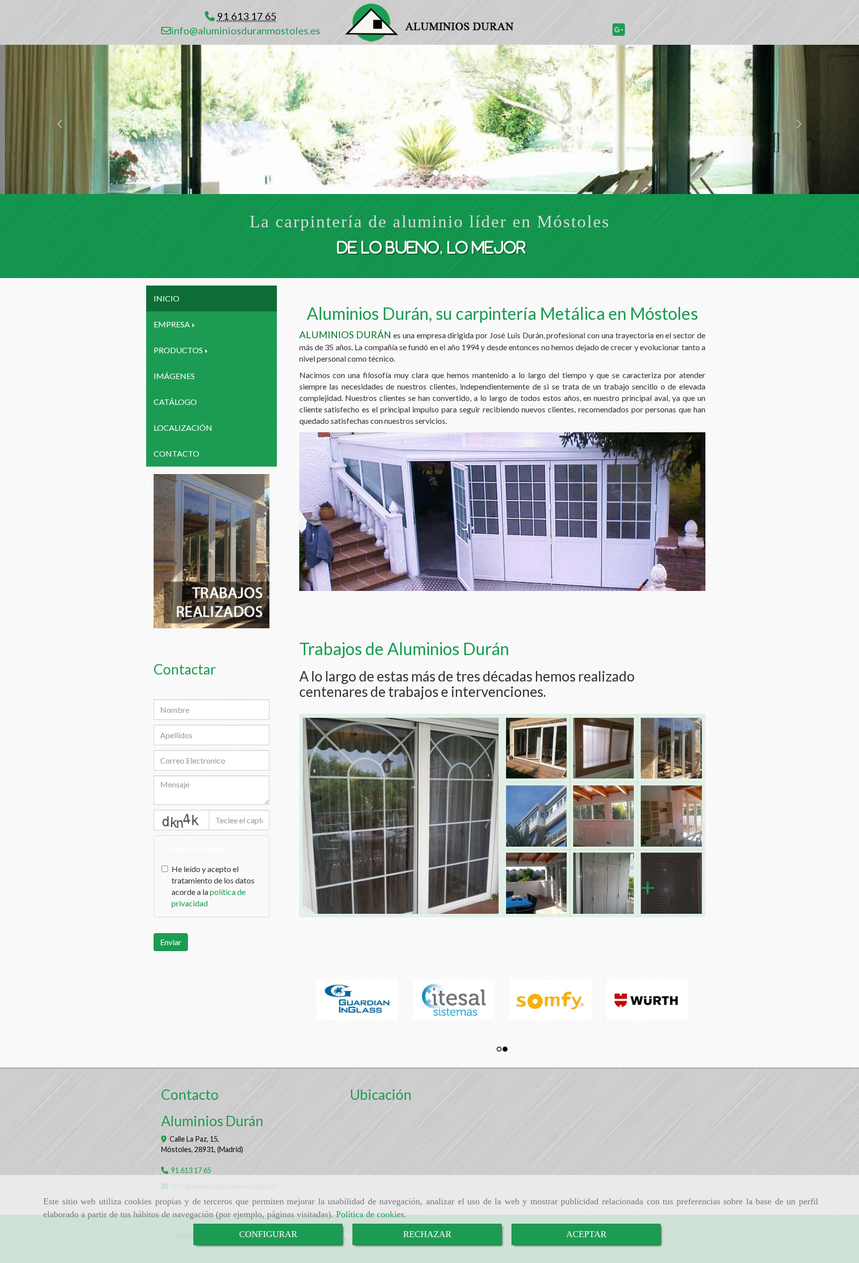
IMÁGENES (174, 376)
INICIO (166, 298)
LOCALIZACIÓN (183, 427)
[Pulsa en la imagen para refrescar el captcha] (181, 820)
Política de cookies (370, 1214)
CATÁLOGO (175, 401)
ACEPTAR (586, 1234)
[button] (64, 119)
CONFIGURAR (268, 1234)
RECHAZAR (427, 1234)
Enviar (170, 942)
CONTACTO (176, 453)
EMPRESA (172, 324)
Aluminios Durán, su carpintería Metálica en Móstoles (502, 313)
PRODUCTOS (179, 350)
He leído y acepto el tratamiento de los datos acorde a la (213, 886)
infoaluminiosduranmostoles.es (245, 30)
